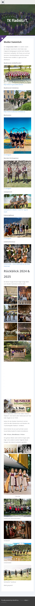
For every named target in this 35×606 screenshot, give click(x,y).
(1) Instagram (7, 155)
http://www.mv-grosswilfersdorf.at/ (13, 84)
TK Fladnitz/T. (17, 20)
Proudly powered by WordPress (10, 600)
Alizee (26, 600)
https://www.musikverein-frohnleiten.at (14, 111)
